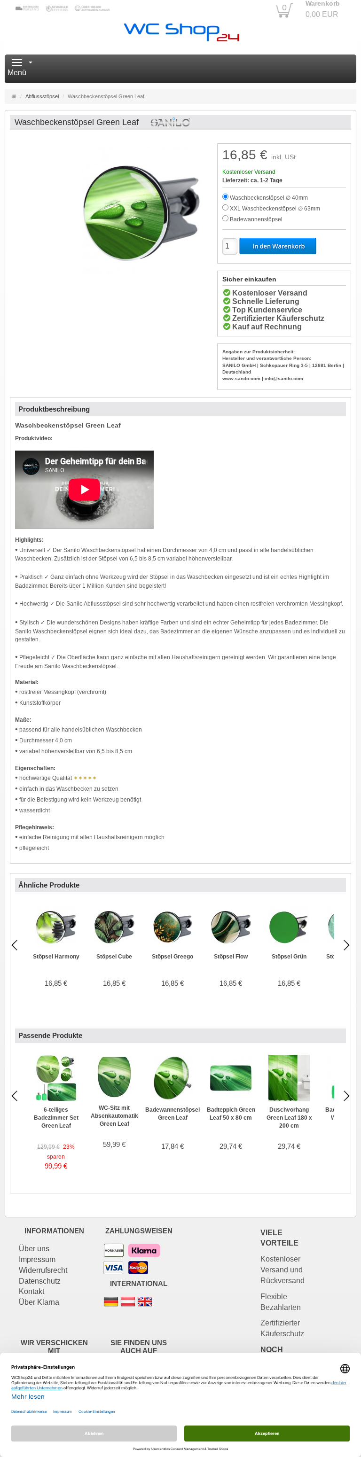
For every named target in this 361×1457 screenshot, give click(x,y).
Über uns (34, 1249)
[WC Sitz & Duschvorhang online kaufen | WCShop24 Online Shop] (181, 30)
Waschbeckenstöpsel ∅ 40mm (269, 198)
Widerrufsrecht (43, 1270)
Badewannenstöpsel (256, 219)
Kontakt (31, 1291)
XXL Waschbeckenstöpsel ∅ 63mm (275, 208)
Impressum (37, 1259)
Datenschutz (40, 1281)
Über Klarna (39, 1302)
